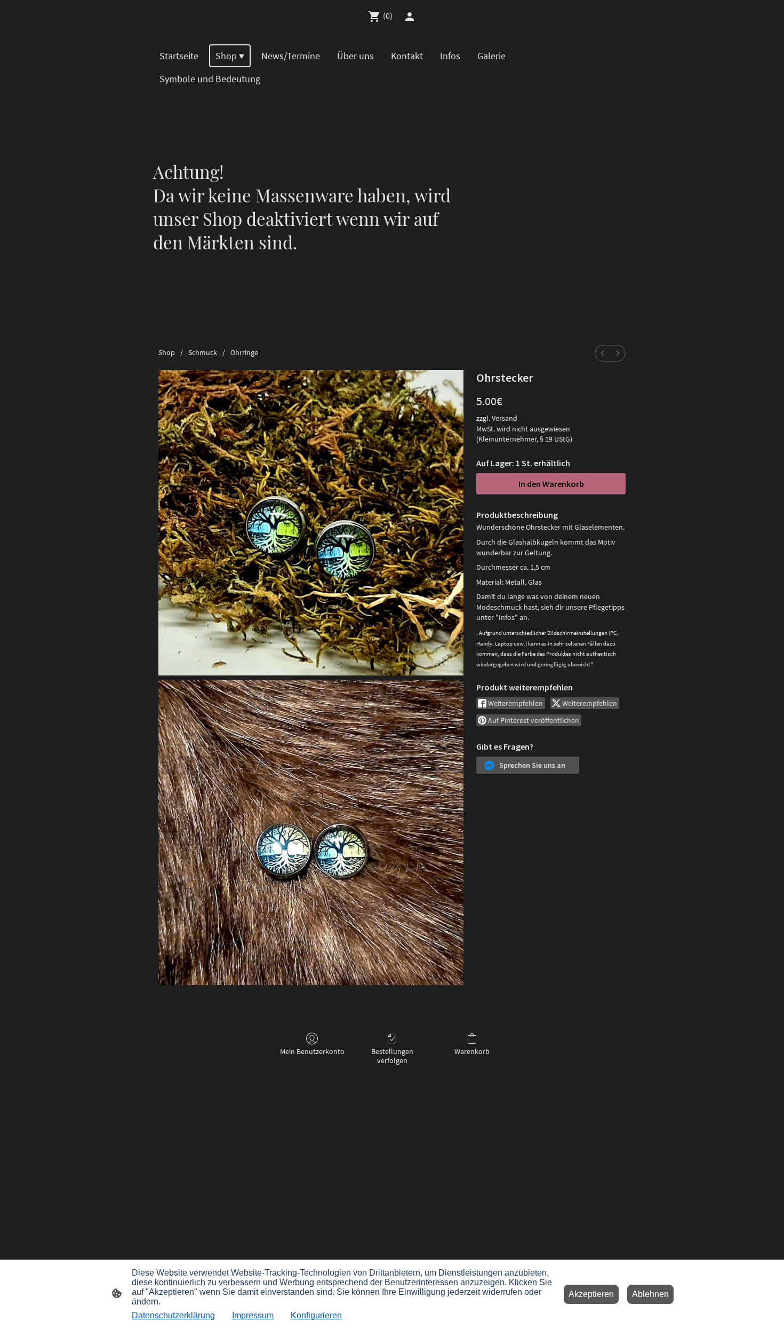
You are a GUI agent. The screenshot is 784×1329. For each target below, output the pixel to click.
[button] (527, 765)
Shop (166, 352)
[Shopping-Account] (409, 16)
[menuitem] (602, 353)
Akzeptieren (591, 1294)
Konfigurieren (316, 1315)
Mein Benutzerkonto (312, 1051)
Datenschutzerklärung (173, 1315)
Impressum (253, 1315)
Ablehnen (650, 1294)
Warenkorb (472, 1051)
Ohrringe (244, 352)
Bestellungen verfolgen (392, 1056)
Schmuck (202, 352)
